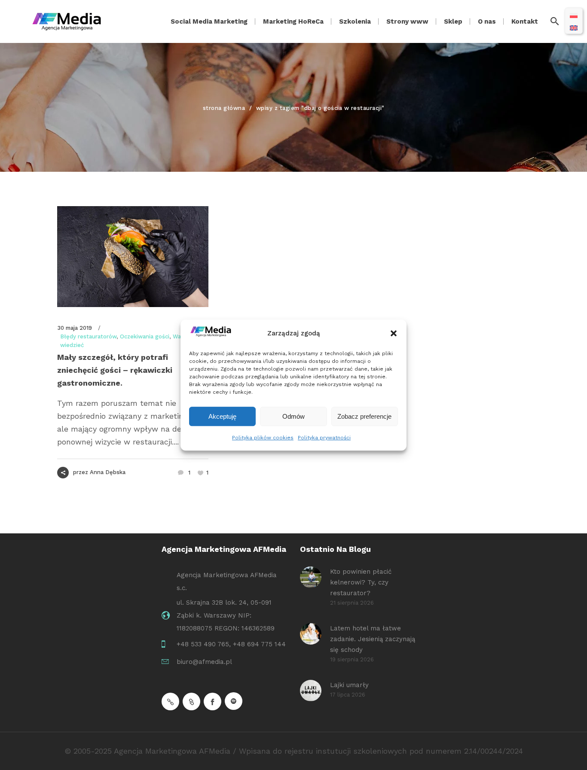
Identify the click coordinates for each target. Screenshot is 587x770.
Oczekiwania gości (144, 336)
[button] (393, 333)
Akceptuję (222, 416)
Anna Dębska (107, 472)
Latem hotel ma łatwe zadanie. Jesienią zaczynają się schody (372, 639)
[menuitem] (574, 15)
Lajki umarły (349, 685)
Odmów (293, 416)
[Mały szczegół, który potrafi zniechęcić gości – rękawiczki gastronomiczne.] (132, 256)
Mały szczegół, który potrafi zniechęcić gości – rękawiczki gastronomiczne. (114, 370)
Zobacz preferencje (364, 416)
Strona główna (224, 108)
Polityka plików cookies (263, 438)
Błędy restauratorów (88, 336)
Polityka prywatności (324, 438)
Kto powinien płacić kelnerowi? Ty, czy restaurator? (360, 582)
